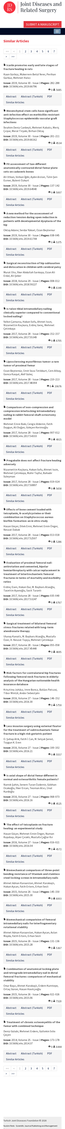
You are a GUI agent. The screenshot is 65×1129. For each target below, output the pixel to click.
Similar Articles (15, 102)
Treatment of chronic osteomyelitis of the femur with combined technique (31, 1024)
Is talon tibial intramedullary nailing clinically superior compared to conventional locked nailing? (31, 312)
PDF (49, 96)
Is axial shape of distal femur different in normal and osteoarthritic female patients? (31, 777)
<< (7, 51)
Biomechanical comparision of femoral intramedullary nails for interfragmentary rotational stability (29, 923)
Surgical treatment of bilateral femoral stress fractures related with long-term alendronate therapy (30, 627)
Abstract (11, 96)
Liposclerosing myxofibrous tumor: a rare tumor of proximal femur (31, 363)
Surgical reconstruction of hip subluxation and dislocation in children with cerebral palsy (32, 265)
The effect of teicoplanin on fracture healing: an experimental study (28, 826)
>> (13, 56)
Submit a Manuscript (42, 24)
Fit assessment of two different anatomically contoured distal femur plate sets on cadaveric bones (30, 167)
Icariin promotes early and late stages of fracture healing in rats (30, 67)
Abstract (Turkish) (32, 96)
